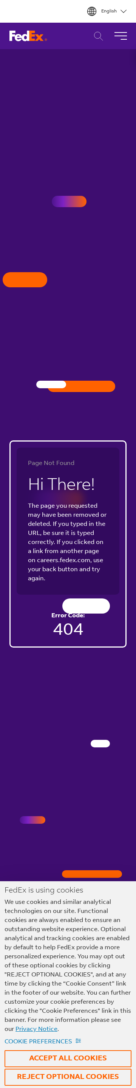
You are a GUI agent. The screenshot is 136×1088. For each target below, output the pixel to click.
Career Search (96, 36)
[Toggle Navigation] (120, 36)
